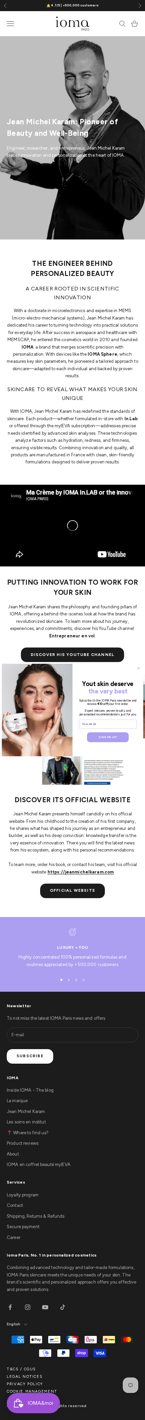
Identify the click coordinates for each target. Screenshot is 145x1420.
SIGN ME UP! (107, 737)
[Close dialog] (139, 668)
